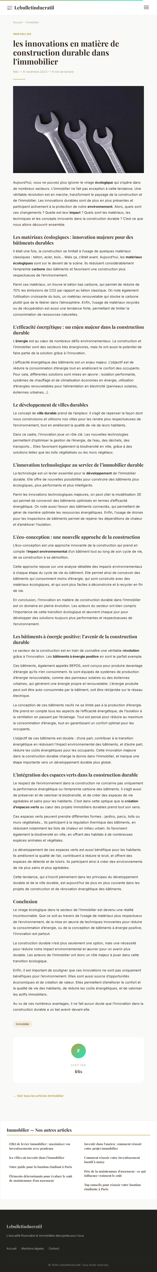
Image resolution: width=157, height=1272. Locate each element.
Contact (54, 1248)
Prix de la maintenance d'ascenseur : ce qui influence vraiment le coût (115, 1173)
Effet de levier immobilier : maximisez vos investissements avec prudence (39, 1146)
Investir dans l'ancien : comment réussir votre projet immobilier (113, 1146)
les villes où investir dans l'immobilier (36, 1158)
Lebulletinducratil (30, 7)
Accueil (17, 22)
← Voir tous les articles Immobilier (38, 1096)
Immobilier (32, 22)
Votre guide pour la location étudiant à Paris (40, 1167)
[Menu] (146, 7)
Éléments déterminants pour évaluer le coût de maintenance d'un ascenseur (40, 1178)
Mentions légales (32, 1248)
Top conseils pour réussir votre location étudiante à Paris (112, 1187)
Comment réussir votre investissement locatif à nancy (112, 1160)
